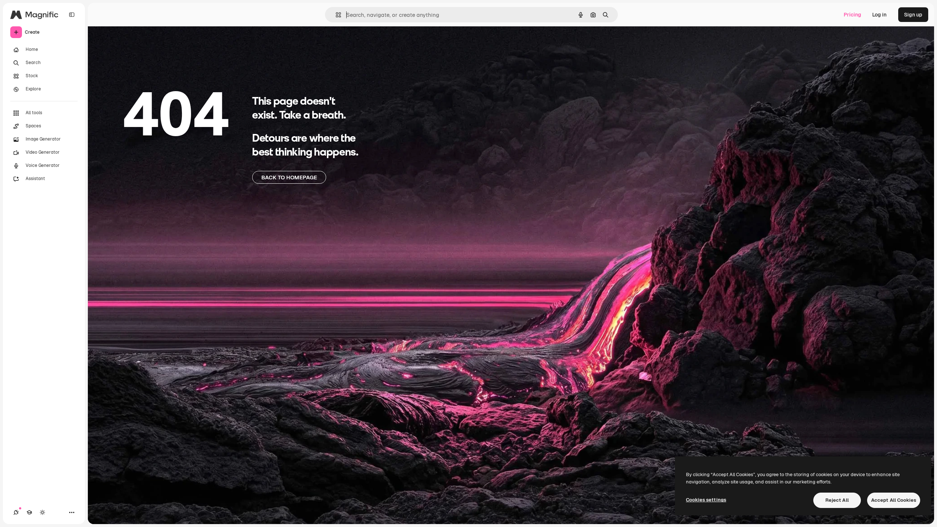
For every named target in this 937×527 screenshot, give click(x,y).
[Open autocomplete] (335, 15)
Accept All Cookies (893, 500)
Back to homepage (289, 177)
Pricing (852, 14)
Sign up (913, 14)
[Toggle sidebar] (72, 14)
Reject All (837, 500)
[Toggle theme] (42, 512)
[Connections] (16, 512)
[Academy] (29, 512)
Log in (879, 14)
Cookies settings (706, 500)
